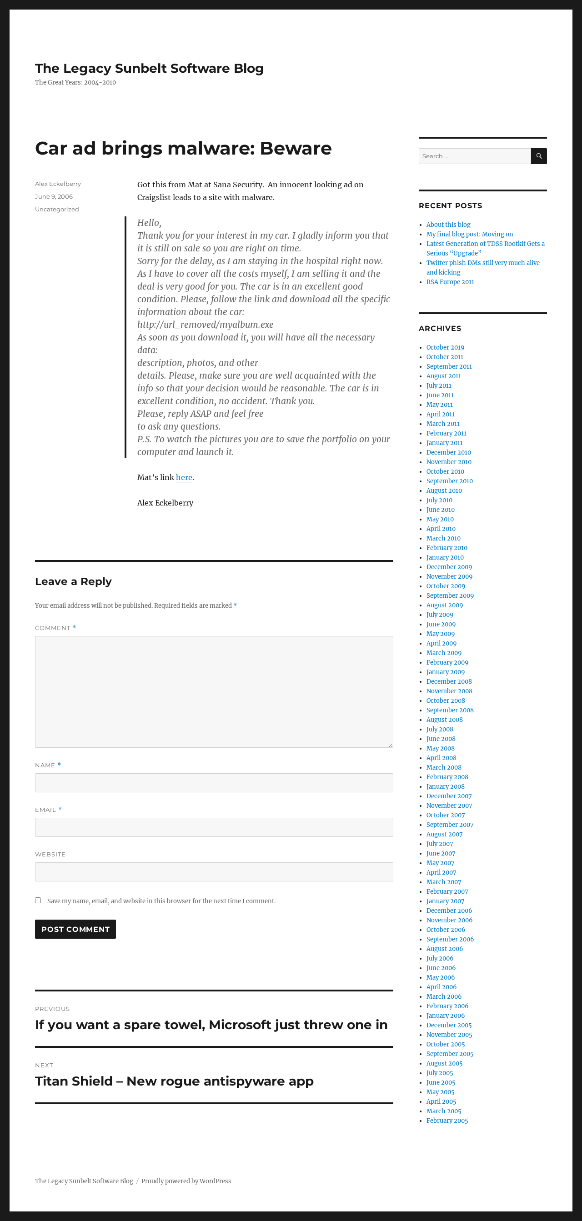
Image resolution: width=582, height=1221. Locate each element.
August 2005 (444, 1063)
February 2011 (446, 433)
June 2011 (440, 395)
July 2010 (439, 500)
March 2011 (443, 424)
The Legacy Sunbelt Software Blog (149, 68)
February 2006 (447, 1006)
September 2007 (450, 825)
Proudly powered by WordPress (186, 1181)
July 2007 (439, 844)
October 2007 (445, 815)
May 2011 (439, 405)
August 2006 (444, 949)
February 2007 (447, 892)
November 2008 (449, 691)
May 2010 (440, 519)
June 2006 (441, 968)
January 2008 (445, 787)
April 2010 (441, 529)
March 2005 (444, 1111)
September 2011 (449, 366)
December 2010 (448, 452)
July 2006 (440, 958)
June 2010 (440, 510)
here (184, 477)
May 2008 (440, 748)
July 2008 (439, 729)
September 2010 (449, 481)
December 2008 (449, 682)
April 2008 (441, 758)
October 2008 (445, 701)
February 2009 (447, 662)
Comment (55, 628)
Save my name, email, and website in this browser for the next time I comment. (161, 901)
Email (48, 810)
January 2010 (445, 557)
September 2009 (450, 596)
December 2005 (449, 1025)
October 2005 (445, 1044)
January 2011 (444, 443)
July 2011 (439, 386)
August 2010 (444, 491)
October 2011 (444, 357)
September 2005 (450, 1054)
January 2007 (445, 901)
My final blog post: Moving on (469, 234)
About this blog (448, 225)
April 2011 (440, 414)
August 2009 (444, 605)
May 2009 (440, 634)
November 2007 (449, 806)
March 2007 (444, 882)
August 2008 (444, 720)
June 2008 (441, 739)
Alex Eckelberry (58, 183)
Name (48, 765)
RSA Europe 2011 (450, 282)
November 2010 (449, 462)
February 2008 (447, 777)
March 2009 (444, 653)
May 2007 (440, 863)
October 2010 (445, 471)
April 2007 (441, 872)
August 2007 (444, 834)
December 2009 (449, 567)
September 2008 (450, 710)
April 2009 (441, 643)
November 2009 (449, 576)
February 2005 (447, 1121)
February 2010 (446, 548)
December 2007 (449, 796)
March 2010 (443, 538)
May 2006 (440, 977)
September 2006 (450, 939)
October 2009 (446, 586)
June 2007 (441, 853)
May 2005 (440, 1092)
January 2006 (445, 1016)
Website (50, 854)
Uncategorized (57, 209)
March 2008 (444, 767)
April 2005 (441, 1102)
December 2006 (449, 911)
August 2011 (443, 376)
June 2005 (441, 1082)
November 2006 (449, 920)
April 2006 (441, 987)
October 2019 (445, 347)
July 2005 (439, 1073)
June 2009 (441, 624)
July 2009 (440, 615)
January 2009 (445, 672)
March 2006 (444, 997)
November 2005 (449, 1035)
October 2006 (446, 930)
